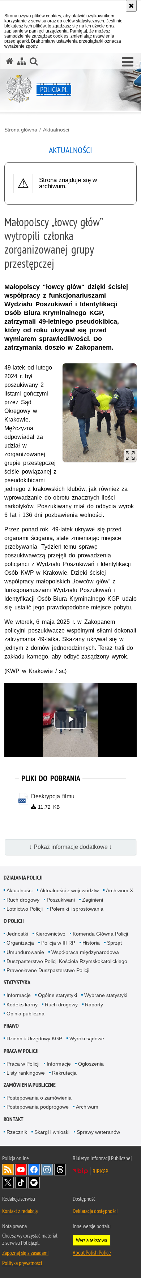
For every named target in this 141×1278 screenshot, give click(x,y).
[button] (127, 62)
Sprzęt (114, 943)
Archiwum (87, 1107)
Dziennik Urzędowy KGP (34, 1038)
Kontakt (14, 1119)
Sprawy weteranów (98, 1132)
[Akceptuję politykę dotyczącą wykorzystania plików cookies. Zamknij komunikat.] (131, 6)
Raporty (94, 1004)
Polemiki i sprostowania (76, 909)
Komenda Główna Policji (100, 934)
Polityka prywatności (22, 1262)
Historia (91, 943)
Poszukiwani (61, 900)
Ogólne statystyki (57, 995)
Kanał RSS (8, 1169)
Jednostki (17, 934)
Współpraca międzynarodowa (85, 952)
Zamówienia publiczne (30, 1085)
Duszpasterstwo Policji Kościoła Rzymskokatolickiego (67, 961)
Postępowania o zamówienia (39, 1098)
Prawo (11, 1025)
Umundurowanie (25, 952)
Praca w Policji (21, 1051)
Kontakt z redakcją (20, 1210)
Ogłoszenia (91, 1064)
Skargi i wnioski (51, 1132)
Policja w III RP (58, 943)
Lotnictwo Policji (25, 909)
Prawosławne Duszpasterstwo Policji (48, 970)
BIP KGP (100, 1171)
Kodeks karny (22, 1004)
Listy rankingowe (26, 1073)
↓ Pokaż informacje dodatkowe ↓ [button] (70, 847)
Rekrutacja (64, 1073)
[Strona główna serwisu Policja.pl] (10, 61)
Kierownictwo (50, 934)
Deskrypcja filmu (53, 796)
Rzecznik (17, 1132)
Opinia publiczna (25, 1013)
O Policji (14, 921)
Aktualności (56, 130)
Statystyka (17, 982)
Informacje (19, 995)
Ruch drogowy (23, 900)
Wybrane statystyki (105, 995)
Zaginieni (92, 900)
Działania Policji (23, 877)
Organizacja (20, 943)
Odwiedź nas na (21, 1169)
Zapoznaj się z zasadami (25, 1252)
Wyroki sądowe (86, 1038)
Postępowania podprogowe (38, 1107)
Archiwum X (119, 890)
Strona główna (20, 130)
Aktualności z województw (69, 890)
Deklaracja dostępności (95, 1210)
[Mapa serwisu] (21, 61)
